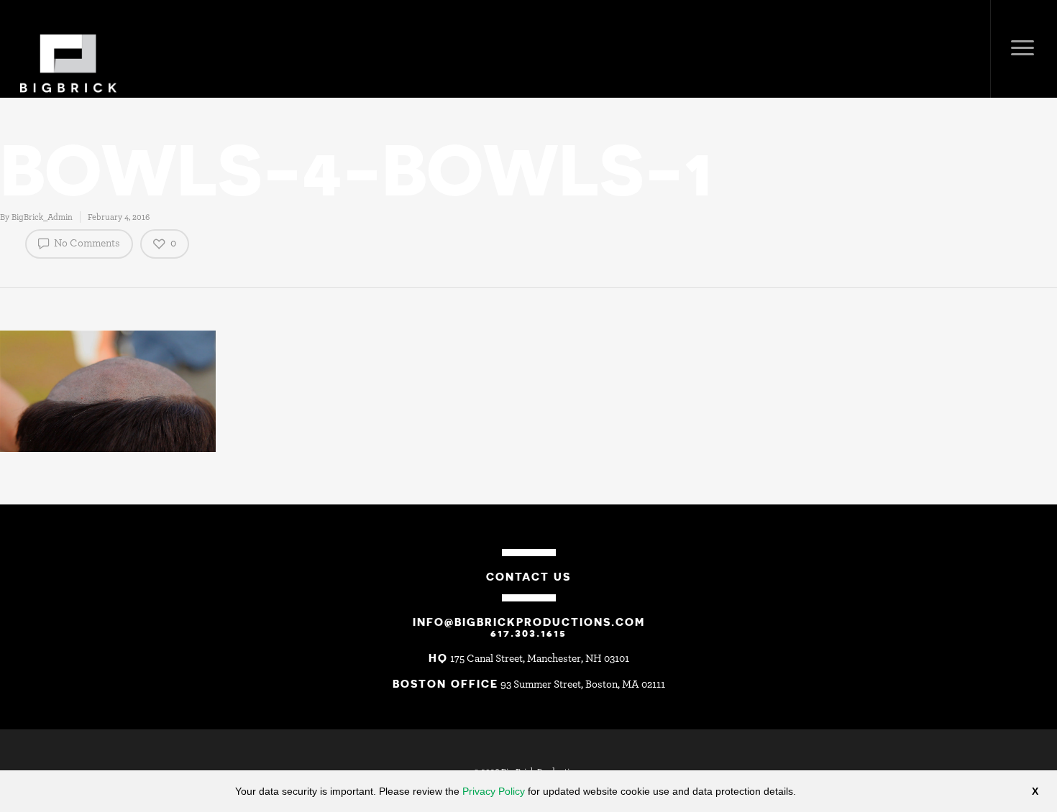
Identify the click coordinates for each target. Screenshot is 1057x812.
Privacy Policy (493, 791)
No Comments (86, 243)
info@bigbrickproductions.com (529, 621)
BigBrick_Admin (42, 217)
